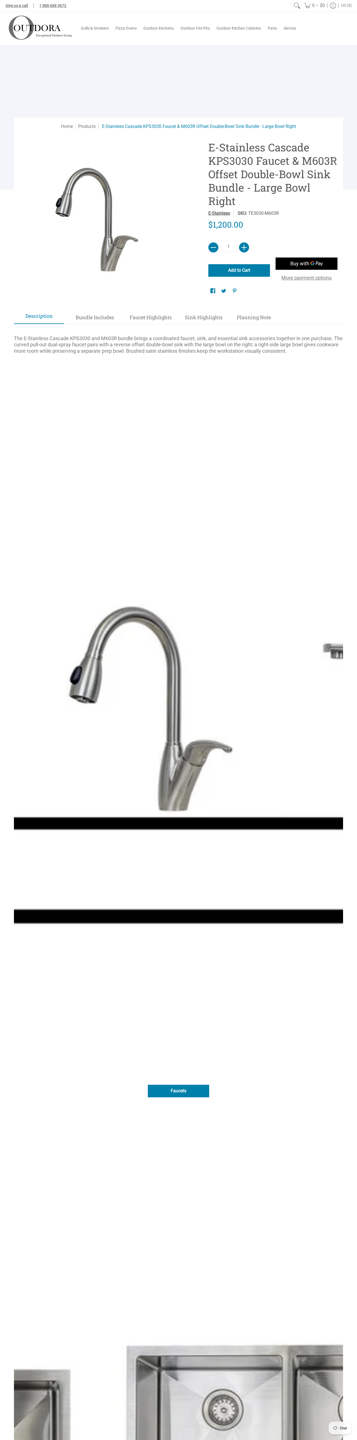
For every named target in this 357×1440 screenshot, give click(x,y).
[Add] (244, 247)
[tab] (39, 317)
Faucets (178, 1090)
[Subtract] (213, 247)
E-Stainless (219, 213)
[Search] (297, 5)
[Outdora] (39, 28)
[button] (314, 5)
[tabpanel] (178, 342)
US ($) (346, 5)
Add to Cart (239, 270)
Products (87, 126)
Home (67, 126)
